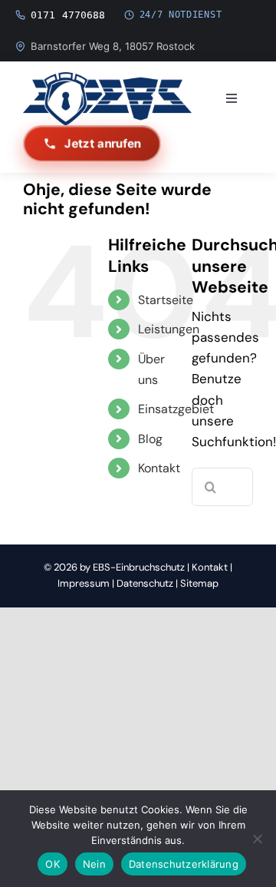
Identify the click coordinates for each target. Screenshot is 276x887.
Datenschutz (145, 583)
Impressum (84, 583)
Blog (150, 439)
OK (52, 864)
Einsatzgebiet (176, 409)
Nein (94, 864)
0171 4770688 (68, 15)
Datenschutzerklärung (183, 864)
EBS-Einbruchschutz (139, 567)
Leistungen (168, 329)
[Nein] (256, 838)
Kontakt (159, 468)
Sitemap (199, 583)
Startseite (165, 300)
